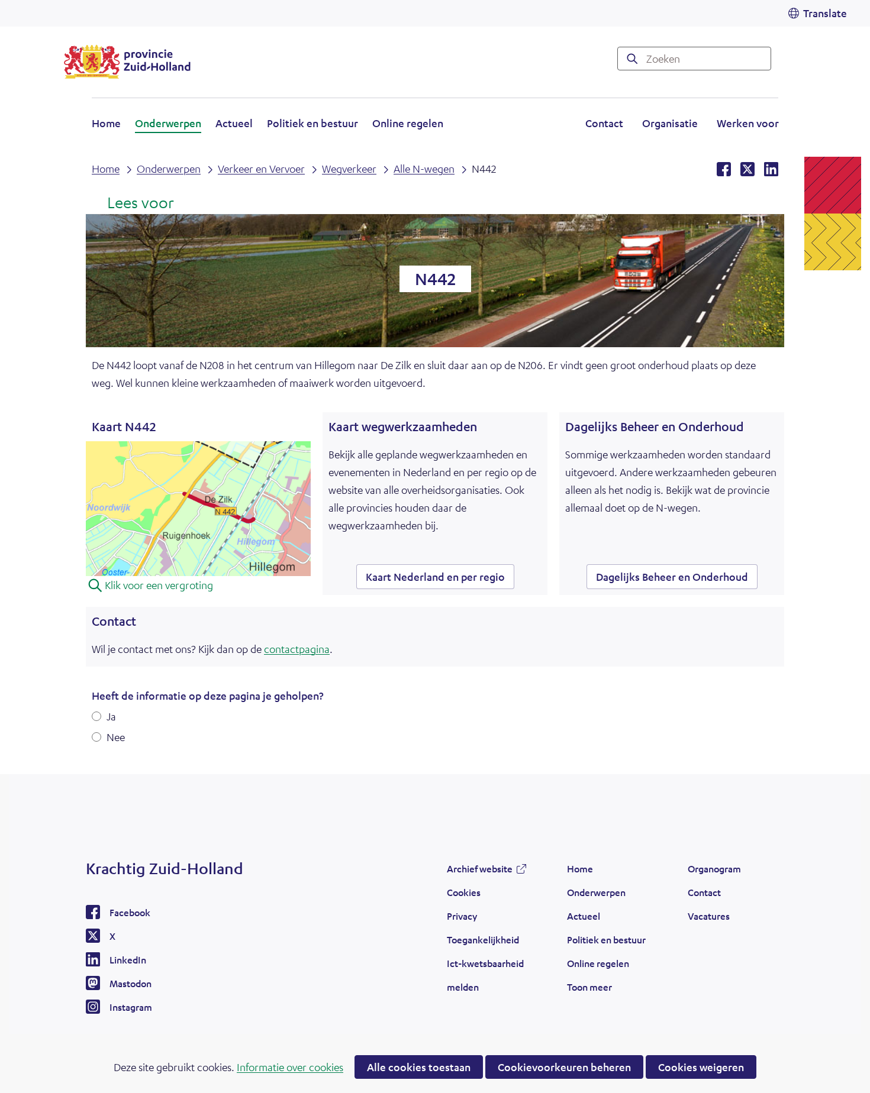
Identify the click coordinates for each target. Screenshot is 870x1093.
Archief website (480, 872)
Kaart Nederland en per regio (440, 579)
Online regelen (407, 123)
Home (106, 123)
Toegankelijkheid (483, 939)
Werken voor (748, 125)
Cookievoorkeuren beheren (564, 1066)
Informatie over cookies (290, 1066)
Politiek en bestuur (312, 123)
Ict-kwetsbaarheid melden (485, 975)
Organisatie (670, 123)
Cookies (464, 892)
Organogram (714, 868)
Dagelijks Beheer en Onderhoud (672, 576)
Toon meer (589, 990)
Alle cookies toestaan (419, 1066)
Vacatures (709, 915)
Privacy (462, 915)
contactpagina (297, 648)
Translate (825, 13)
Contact (604, 123)
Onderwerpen (168, 123)
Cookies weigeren (701, 1066)
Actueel (234, 123)
